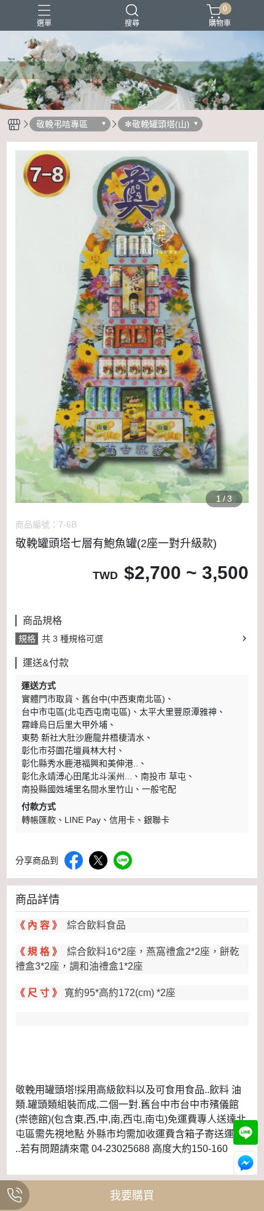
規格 (27, 639)
